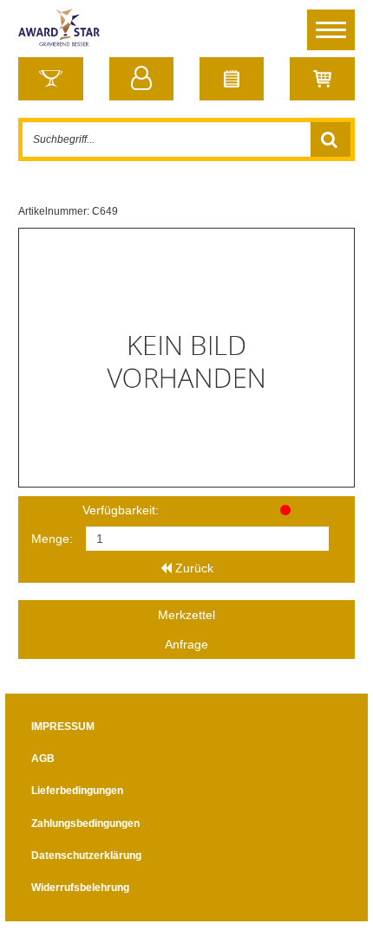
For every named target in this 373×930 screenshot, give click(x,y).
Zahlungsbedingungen (85, 823)
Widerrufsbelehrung (80, 888)
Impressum (63, 726)
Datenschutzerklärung (86, 855)
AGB (43, 758)
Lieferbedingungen (77, 791)
